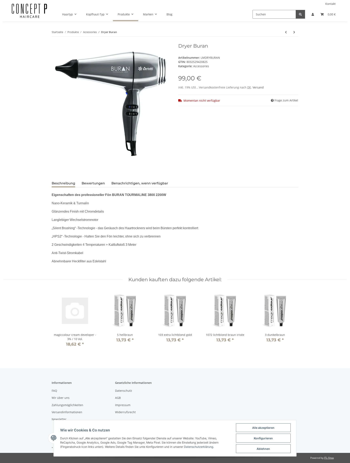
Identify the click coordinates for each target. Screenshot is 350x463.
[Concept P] (29, 14)
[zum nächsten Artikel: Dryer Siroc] (294, 32)
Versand (258, 87)
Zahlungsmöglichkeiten (67, 405)
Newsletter (59, 419)
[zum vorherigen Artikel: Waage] (286, 32)
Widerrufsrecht (125, 412)
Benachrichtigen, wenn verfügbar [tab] (139, 183)
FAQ (54, 391)
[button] (312, 14)
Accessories (201, 66)
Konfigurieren (263, 438)
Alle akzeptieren (263, 427)
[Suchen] (300, 14)
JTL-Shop (329, 458)
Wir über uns (60, 398)
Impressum (122, 405)
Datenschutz (123, 391)
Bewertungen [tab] (93, 183)
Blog (169, 14)
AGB (118, 398)
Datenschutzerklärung (198, 446)
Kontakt (330, 4)
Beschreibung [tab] (63, 183)
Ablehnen (263, 448)
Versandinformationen (67, 412)
